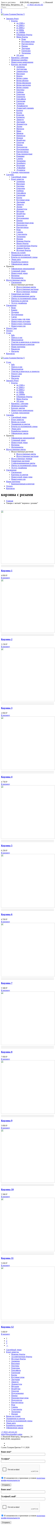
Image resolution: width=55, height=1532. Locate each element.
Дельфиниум (22, 106)
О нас (8, 333)
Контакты (10, 353)
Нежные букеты (23, 241)
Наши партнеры (18, 347)
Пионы (24, 46)
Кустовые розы (28, 41)
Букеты (14, 21)
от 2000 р (20, 25)
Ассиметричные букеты (26, 246)
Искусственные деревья (26, 291)
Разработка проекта (19, 262)
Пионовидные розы (25, 223)
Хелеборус (21, 163)
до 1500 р (20, 23)
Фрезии (19, 239)
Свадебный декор (19, 177)
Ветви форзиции (23, 83)
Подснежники (22, 149)
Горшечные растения (20, 294)
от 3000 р (20, 28)
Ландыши (25, 48)
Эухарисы (20, 170)
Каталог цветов (18, 408)
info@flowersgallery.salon (11, 1434)
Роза (13, 1405)
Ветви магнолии (23, 85)
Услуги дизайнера (19, 303)
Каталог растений (19, 64)
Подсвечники (17, 314)
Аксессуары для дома (20, 319)
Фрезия (14, 1414)
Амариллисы (22, 71)
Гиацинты (20, 96)
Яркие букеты (22, 243)
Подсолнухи (21, 147)
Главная (9, 501)
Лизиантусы (21, 124)
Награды (15, 351)
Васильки (20, 74)
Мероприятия (17, 340)
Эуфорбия (20, 168)
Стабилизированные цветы (23, 296)
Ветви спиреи (22, 87)
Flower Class (11, 328)
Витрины (15, 275)
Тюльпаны (26, 53)
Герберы (20, 92)
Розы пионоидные (24, 154)
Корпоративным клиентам (22, 344)
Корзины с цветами (19, 57)
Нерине (19, 138)
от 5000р (20, 30)
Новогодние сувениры (21, 324)
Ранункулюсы (27, 44)
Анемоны (20, 67)
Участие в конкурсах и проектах (25, 342)
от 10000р (20, 32)
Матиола (20, 129)
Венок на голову (18, 252)
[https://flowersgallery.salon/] (13, 14)
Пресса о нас (16, 337)
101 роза (20, 55)
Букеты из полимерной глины (24, 257)
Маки (18, 131)
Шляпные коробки (19, 60)
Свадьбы (10, 174)
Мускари (20, 211)
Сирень (19, 158)
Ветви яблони (22, 80)
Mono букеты (22, 37)
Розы (23, 39)
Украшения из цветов (20, 255)
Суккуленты (21, 234)
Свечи (14, 317)
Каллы (19, 113)
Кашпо (14, 310)
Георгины (20, 94)
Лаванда (20, 119)
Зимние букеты (23, 248)
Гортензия (20, 101)
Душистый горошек (25, 108)
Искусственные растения (27, 289)
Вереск (19, 76)
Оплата (9, 330)
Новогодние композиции (22, 62)
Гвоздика (20, 90)
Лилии (19, 126)
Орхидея (20, 142)
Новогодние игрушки (20, 321)
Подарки (15, 312)
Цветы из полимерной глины (24, 298)
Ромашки (20, 156)
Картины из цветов (19, 301)
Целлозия (20, 165)
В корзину (5, 578)
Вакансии (15, 349)
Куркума (20, 115)
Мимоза (19, 133)
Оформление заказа (19, 264)
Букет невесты (17, 179)
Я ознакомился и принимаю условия (20, 1478)
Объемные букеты (24, 35)
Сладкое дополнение (20, 172)
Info (13, 335)
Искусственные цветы (16, 280)
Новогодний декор (19, 273)
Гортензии (26, 51)
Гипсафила (21, 99)
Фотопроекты (17, 278)
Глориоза (20, 103)
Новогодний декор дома (21, 477)
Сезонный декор (18, 271)
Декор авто (16, 259)
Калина (19, 110)
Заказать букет (12, 18)
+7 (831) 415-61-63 (35, 5)
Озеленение (16, 282)
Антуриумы (21, 69)
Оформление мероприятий (23, 269)
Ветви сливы (22, 78)
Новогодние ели (18, 326)
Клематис (20, 117)
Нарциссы (20, 135)
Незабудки (20, 140)
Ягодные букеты (23, 250)
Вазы (13, 308)
